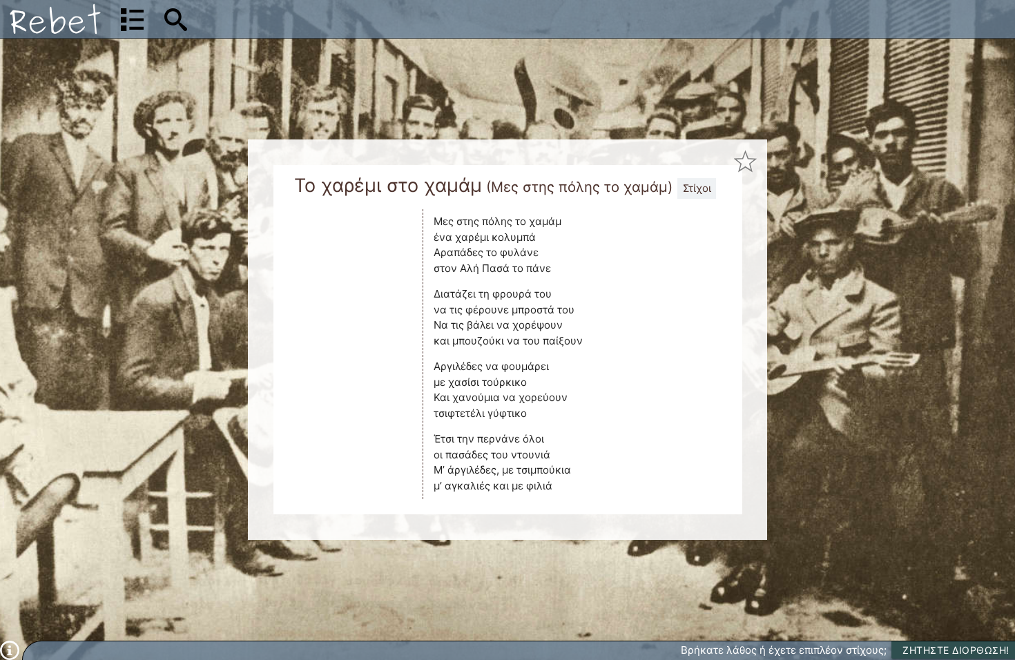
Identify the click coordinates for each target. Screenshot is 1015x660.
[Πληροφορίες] (9, 649)
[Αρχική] (55, 19)
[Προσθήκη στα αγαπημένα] (746, 161)
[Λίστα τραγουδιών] (132, 19)
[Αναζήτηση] (175, 19)
